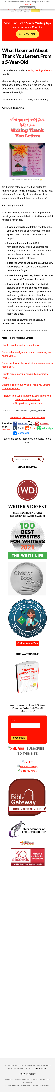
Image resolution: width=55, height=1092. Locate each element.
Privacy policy (27, 4)
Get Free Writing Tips (27, 643)
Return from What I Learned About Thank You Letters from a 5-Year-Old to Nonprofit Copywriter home (27, 400)
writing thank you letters (40, 70)
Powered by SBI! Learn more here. (27, 417)
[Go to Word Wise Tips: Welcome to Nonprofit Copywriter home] (27, 14)
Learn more (40, 1068)
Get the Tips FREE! (27, 34)
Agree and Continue (27, 7)
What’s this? (6, 429)
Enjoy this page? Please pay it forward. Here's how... (27, 440)
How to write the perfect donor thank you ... (24, 345)
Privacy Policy (27, 1074)
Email (13, 720)
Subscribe (19, 738)
